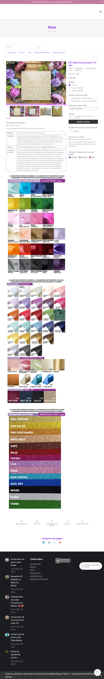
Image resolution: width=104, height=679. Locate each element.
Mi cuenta (37, 524)
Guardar (8, 118)
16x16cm (77, 88)
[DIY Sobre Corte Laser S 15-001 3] (57, 111)
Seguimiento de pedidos (52, 524)
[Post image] (7, 560)
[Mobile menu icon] (100, 11)
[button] (75, 131)
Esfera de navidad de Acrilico (15, 654)
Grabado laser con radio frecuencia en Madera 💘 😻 (17, 601)
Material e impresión (39, 579)
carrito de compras (82, 524)
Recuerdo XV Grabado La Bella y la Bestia (17, 581)
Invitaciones (79, 68)
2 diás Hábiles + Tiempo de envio (84, 101)
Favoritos (67, 524)
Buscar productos (21, 524)
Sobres (33, 567)
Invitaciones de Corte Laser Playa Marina (17, 637)
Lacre (32, 570)
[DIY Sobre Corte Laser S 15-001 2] (45, 111)
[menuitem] (93, 58)
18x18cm (77, 91)
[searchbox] (23, 47)
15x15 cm (74, 85)
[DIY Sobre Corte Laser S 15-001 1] (32, 111)
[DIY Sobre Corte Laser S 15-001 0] (17, 111)
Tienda (71, 68)
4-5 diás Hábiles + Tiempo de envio (82, 98)
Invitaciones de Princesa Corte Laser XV (17, 620)
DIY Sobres (78, 70)
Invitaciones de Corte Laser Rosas (17, 562)
